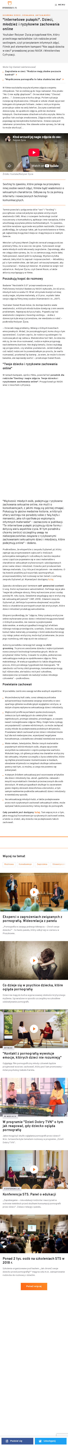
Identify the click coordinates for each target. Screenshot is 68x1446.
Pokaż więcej (34, 1286)
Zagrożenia (42, 864)
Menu (61, 5)
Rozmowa (9, 864)
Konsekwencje (25, 864)
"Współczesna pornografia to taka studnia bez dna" (33, 79)
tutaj (50, 579)
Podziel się (16, 1441)
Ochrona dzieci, (12, 15)
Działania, (28, 15)
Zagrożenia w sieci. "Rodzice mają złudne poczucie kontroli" (33, 73)
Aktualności (43, 15)
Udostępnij (50, 1441)
